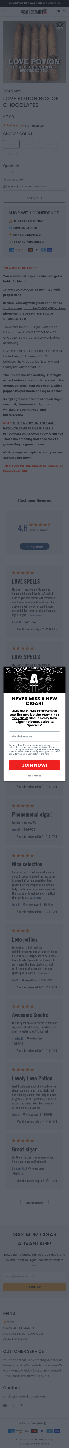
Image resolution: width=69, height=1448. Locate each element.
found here (44, 754)
